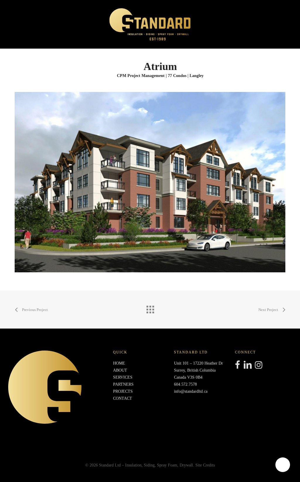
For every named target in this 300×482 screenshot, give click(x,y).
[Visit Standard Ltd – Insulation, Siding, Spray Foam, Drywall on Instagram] (258, 365)
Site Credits (205, 465)
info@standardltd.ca (190, 391)
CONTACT (122, 398)
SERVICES (122, 377)
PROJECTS (123, 391)
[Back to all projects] (150, 308)
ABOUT (120, 370)
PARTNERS (123, 384)
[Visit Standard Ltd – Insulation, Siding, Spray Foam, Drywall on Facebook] (237, 365)
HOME (119, 363)
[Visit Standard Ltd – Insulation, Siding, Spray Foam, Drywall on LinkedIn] (247, 365)
